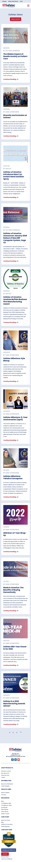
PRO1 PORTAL (4, 809)
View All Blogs (15, 19)
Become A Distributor (7, 784)
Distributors (6, 780)
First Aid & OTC (5, 773)
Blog (2, 801)
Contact (5, 854)
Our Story (5, 817)
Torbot (3, 777)
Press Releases (5, 826)
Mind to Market (5, 792)
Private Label (6, 789)
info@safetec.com (15, 755)
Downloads (4, 807)
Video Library (4, 811)
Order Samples (5, 786)
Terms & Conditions (6, 859)
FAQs (21, 1)
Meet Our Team (5, 820)
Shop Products (7, 768)
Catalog (4, 1)
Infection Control (6, 771)
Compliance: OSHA (6, 805)
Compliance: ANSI (6, 803)
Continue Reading (9, 79)
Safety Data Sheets (13, 1)
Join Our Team (6, 830)
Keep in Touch (5, 813)
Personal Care (5, 775)
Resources (5, 798)
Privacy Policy (5, 857)
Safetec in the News (7, 824)
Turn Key (3, 794)
